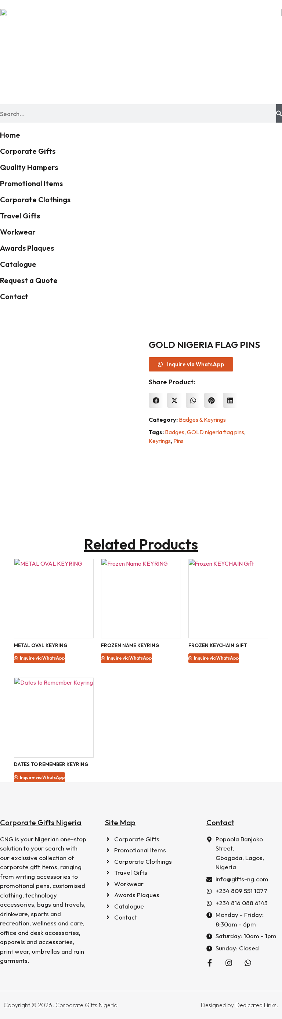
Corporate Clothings (35, 199)
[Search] (279, 113)
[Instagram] (228, 962)
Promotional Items (31, 183)
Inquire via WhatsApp (42, 658)
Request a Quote (29, 280)
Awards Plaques (27, 248)
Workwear (18, 231)
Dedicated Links (255, 1005)
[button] (156, 400)
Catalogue (18, 264)
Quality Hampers (29, 167)
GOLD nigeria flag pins (215, 432)
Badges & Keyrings (202, 419)
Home (10, 134)
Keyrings (160, 441)
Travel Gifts (20, 215)
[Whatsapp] (247, 962)
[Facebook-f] (209, 962)
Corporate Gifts (27, 151)
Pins (178, 441)
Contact (14, 296)
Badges (174, 432)
